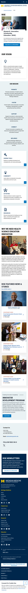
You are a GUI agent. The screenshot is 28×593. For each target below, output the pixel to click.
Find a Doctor (3, 508)
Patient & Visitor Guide (5, 510)
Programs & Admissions (6, 534)
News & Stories (4, 499)
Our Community (4, 536)
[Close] (25, 583)
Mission (2, 494)
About (2, 492)
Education (3, 532)
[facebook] (1, 503)
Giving (2, 498)
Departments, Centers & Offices (7, 538)
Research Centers (4, 524)
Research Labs (4, 522)
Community (3, 496)
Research (3, 518)
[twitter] (6, 503)
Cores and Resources (5, 525)
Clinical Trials (3, 520)
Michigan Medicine (6, 490)
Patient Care (4, 506)
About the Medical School (6, 539)
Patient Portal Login (5, 511)
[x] (4, 445)
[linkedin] (6, 529)
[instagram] (4, 503)
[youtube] (9, 503)
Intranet (2, 541)
